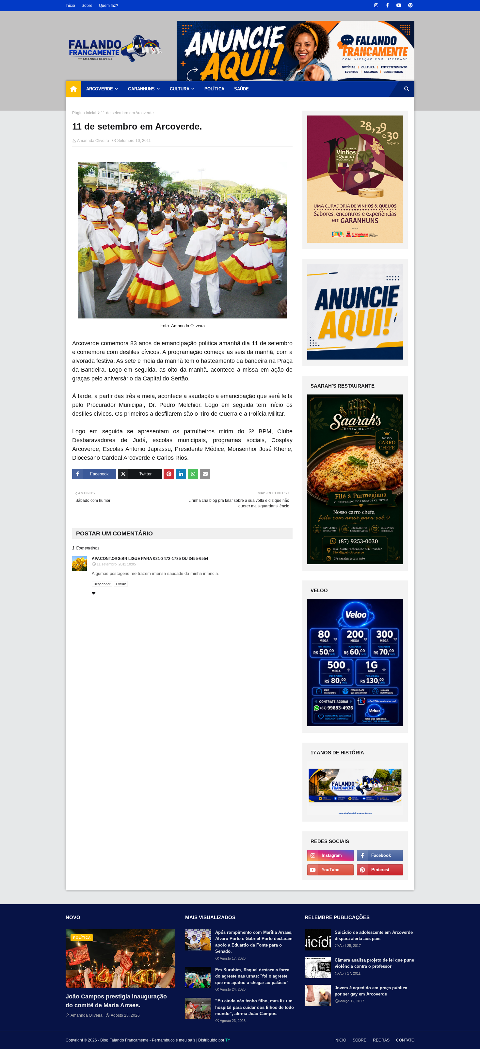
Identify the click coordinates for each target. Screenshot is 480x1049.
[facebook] (387, 5)
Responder (102, 584)
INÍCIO (340, 1040)
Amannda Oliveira (93, 140)
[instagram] (376, 5)
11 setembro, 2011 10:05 (116, 564)
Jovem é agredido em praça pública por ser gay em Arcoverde (371, 991)
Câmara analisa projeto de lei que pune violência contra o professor (374, 963)
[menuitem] (73, 89)
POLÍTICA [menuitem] (214, 88)
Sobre (87, 5)
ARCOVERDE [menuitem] (99, 88)
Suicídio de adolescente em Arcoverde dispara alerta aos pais (374, 935)
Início (70, 5)
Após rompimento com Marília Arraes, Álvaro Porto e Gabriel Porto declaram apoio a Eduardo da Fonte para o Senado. (254, 942)
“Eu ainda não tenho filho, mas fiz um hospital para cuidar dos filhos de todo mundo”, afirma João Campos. (254, 1007)
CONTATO (405, 1040)
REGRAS (381, 1040)
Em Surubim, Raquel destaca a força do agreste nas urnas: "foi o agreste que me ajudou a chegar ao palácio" (252, 976)
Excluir (121, 584)
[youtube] (399, 5)
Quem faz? (108, 5)
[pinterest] (410, 5)
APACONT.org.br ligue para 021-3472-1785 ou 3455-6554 (150, 558)
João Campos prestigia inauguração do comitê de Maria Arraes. (116, 1001)
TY (227, 1040)
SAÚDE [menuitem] (241, 88)
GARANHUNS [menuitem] (141, 88)
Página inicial (84, 113)
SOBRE (359, 1040)
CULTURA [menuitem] (179, 88)
